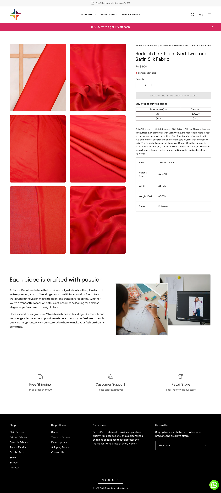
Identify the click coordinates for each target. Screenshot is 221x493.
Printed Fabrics (18, 437)
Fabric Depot (105, 488)
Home (139, 45)
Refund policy (59, 442)
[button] (192, 14)
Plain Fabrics (17, 432)
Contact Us (57, 452)
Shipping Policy (60, 447)
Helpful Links (58, 425)
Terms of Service (60, 437)
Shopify (125, 488)
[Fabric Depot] (15, 14)
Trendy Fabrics (18, 447)
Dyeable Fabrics (19, 442)
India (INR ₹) (107, 479)
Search (55, 432)
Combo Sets (17, 452)
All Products (151, 45)
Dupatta (14, 467)
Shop (13, 425)
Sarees (13, 462)
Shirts (13, 457)
